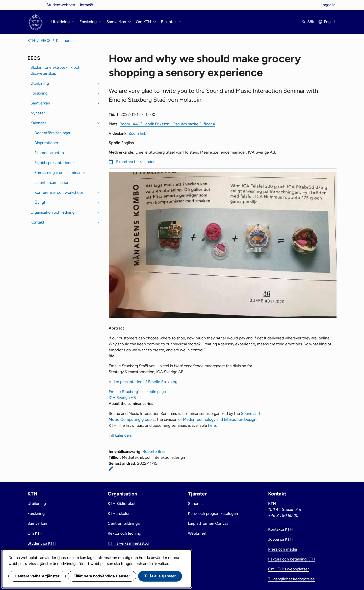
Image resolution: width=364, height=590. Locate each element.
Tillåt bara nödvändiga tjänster (102, 576)
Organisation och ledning (52, 212)
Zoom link (137, 133)
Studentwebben (60, 4)
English (330, 21)
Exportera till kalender (135, 161)
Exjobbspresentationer (54, 162)
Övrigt (39, 202)
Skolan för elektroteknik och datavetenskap (55, 70)
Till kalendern (120, 435)
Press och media (282, 549)
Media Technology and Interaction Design (219, 419)
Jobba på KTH (280, 539)
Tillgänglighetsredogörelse (291, 579)
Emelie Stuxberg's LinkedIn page (137, 391)
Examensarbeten (49, 152)
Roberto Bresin (156, 451)
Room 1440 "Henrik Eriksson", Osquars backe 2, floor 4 (167, 124)
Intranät (87, 4)
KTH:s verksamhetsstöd (128, 543)
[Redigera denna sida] (111, 468)
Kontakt (37, 222)
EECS (46, 40)
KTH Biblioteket (122, 503)
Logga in (328, 4)
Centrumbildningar (124, 523)
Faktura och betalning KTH (291, 559)
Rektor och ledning (124, 533)
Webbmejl (197, 533)
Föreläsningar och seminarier (59, 172)
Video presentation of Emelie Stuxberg (143, 381)
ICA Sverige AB (122, 397)
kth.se (35, 4)
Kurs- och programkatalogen (213, 513)
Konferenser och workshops (58, 192)
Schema (195, 503)
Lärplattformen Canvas (208, 523)
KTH (31, 40)
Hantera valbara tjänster (37, 576)
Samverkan (40, 103)
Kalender (64, 40)
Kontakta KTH (280, 529)
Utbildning (39, 83)
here (212, 425)
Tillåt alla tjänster (160, 576)
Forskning (39, 93)
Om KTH (35, 533)
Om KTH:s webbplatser (288, 569)
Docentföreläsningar (52, 133)
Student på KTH (41, 543)
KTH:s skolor (119, 513)
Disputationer (46, 142)
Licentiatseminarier (51, 182)
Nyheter (37, 113)
